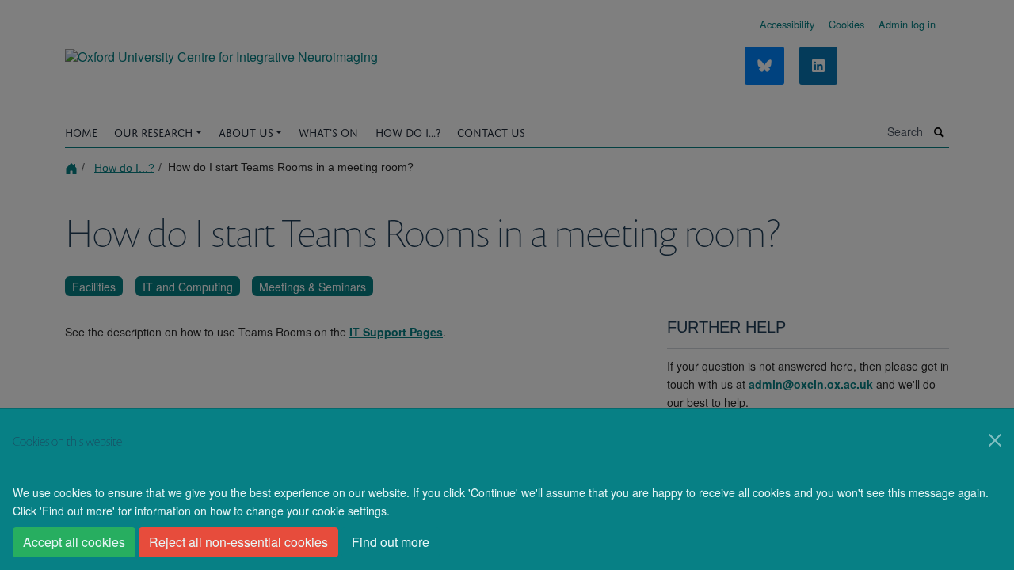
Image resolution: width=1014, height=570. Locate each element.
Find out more (390, 542)
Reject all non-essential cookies (238, 542)
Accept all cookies (74, 542)
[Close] (995, 440)
